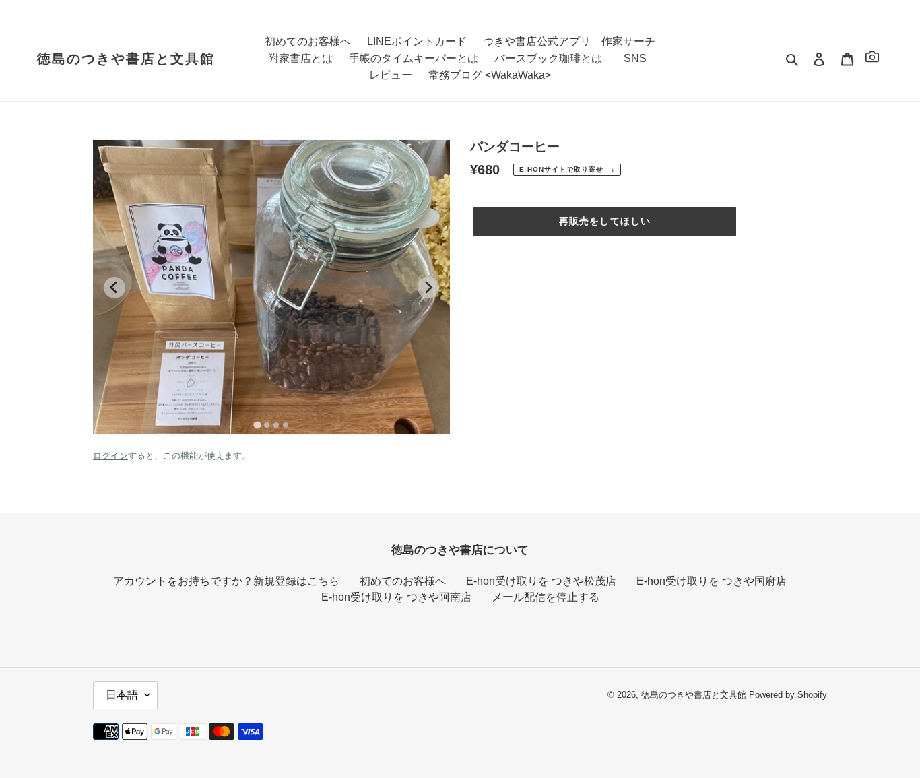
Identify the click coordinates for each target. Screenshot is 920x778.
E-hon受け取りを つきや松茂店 (541, 581)
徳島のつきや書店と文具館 (126, 58)
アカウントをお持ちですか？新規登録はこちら (226, 581)
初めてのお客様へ (403, 581)
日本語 (122, 695)
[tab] (257, 424)
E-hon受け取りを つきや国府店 (711, 581)
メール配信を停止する (545, 597)
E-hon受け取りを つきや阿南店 (396, 597)
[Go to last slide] (114, 287)
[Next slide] (428, 287)
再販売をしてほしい (605, 221)
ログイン (110, 456)
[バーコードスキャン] (872, 59)
